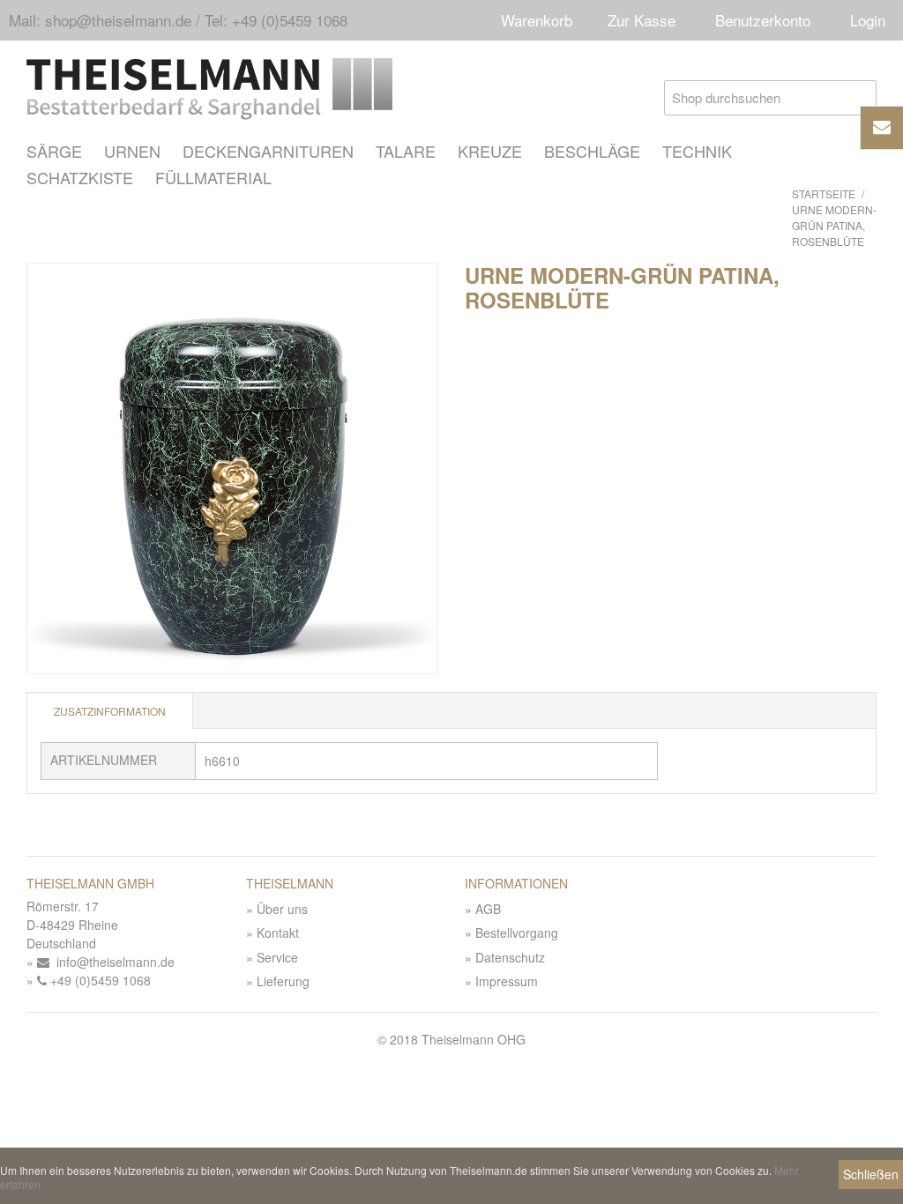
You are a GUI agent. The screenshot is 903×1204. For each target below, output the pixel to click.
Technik (697, 150)
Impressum (506, 981)
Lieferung (283, 981)
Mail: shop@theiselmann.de (100, 20)
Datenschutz (510, 957)
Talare (406, 150)
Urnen (132, 150)
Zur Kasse (641, 20)
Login (867, 20)
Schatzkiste (79, 177)
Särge (54, 150)
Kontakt (278, 932)
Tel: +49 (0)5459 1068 (276, 20)
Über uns (282, 909)
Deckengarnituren (268, 150)
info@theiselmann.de (112, 961)
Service (277, 957)
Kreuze (490, 150)
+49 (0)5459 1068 (99, 980)
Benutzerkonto (762, 20)
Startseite (823, 193)
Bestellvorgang (516, 932)
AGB (488, 909)
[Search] (859, 97)
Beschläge (592, 150)
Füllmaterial (213, 177)
